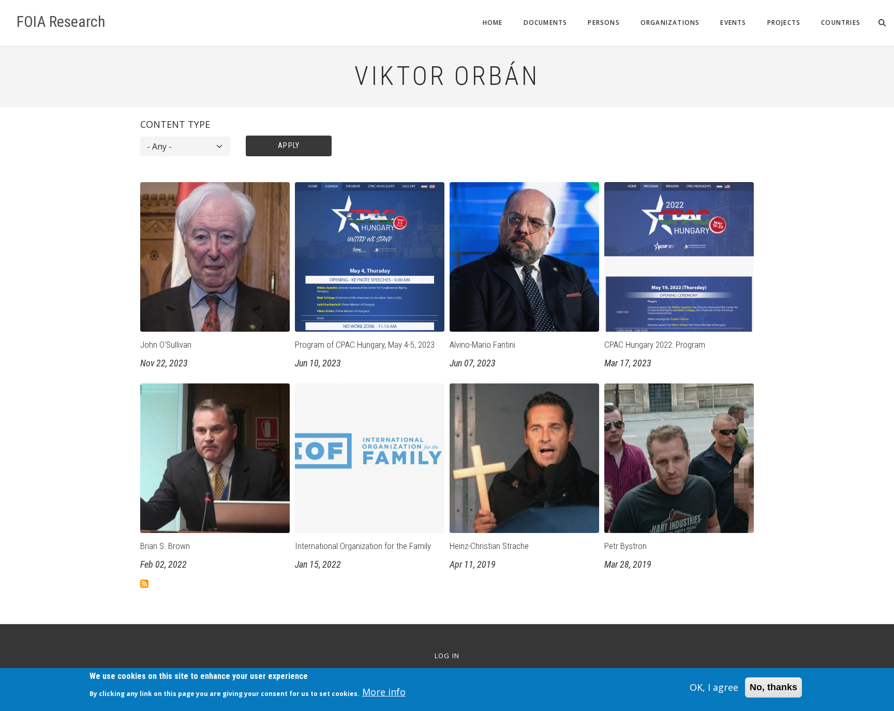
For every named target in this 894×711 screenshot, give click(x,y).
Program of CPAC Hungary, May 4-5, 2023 (365, 344)
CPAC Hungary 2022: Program (654, 344)
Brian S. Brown (165, 546)
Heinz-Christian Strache (489, 546)
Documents (546, 22)
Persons (603, 22)
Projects (784, 22)
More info (384, 692)
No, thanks (773, 687)
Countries (840, 22)
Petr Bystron (625, 546)
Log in (447, 655)
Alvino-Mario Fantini (482, 344)
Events (733, 22)
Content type (175, 124)
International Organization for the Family (363, 546)
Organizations (670, 22)
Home (493, 22)
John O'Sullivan (165, 344)
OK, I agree (714, 687)
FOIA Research (61, 21)
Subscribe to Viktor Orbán (144, 584)
